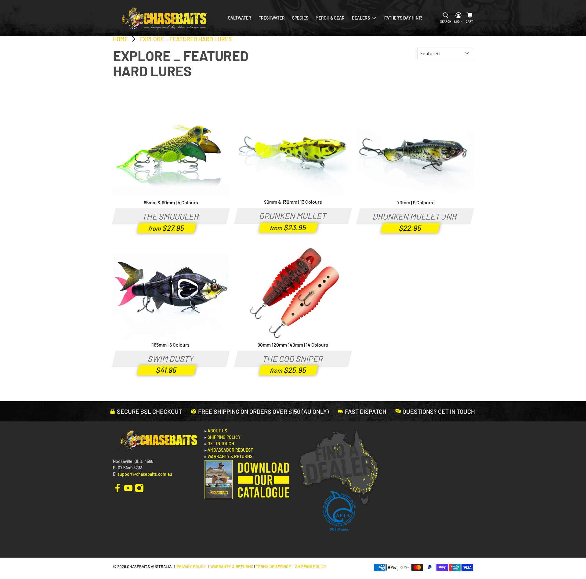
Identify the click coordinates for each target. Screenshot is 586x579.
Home (120, 39)
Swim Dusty (171, 358)
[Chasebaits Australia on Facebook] (117, 487)
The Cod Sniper (293, 358)
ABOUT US (217, 430)
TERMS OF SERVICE (273, 566)
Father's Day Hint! (403, 17)
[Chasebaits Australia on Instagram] (139, 487)
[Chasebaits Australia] (162, 18)
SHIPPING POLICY (224, 437)
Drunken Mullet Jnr (415, 216)
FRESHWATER (272, 17)
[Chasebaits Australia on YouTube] (128, 487)
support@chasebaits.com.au (145, 474)
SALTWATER (239, 17)
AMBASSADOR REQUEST (230, 450)
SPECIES (300, 17)
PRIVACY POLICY (191, 566)
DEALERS (361, 17)
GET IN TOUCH (221, 443)
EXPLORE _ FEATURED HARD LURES (185, 39)
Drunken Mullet (292, 215)
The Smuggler (171, 216)
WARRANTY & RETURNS (230, 456)
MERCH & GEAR (330, 17)
